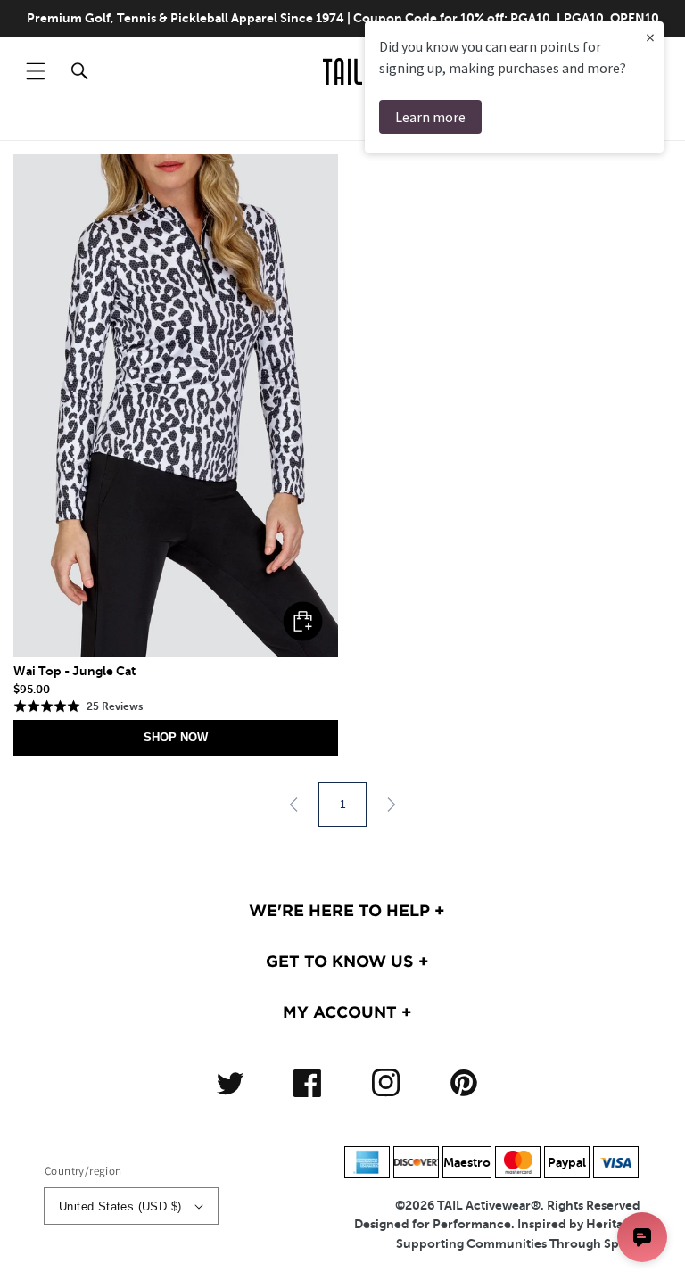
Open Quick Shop (302, 621)
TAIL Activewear (484, 1205)
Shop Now (176, 737)
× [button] (650, 37)
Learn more (430, 117)
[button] (36, 71)
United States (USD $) (120, 1206)
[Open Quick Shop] (175, 405)
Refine (615, 121)
